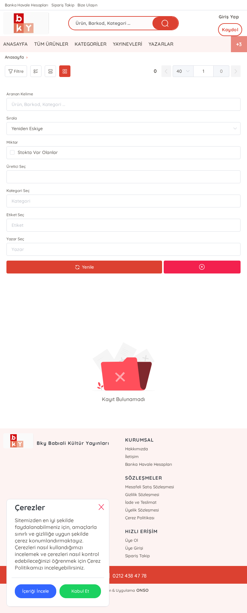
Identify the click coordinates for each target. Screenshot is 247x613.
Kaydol (230, 30)
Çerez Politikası (139, 517)
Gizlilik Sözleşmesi (142, 494)
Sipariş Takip (62, 5)
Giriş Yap (229, 17)
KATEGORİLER (90, 44)
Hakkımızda (136, 448)
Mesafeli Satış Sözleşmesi (149, 486)
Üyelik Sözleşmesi (142, 509)
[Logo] (26, 23)
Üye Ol (131, 540)
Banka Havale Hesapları (26, 5)
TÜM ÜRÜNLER (51, 44)
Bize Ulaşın (87, 5)
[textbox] (123, 176)
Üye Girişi (134, 548)
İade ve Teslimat (141, 502)
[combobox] (123, 176)
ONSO (142, 590)
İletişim (132, 456)
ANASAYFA (15, 44)
